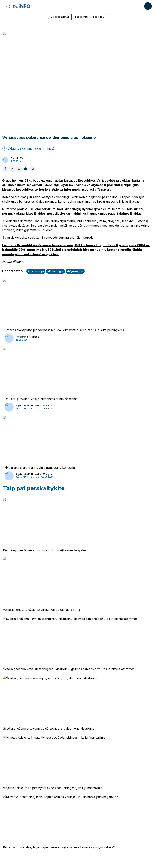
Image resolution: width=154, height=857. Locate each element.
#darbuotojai (36, 271)
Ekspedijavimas (59, 16)
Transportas (81, 16)
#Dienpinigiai (55, 271)
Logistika (98, 16)
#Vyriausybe (75, 271)
